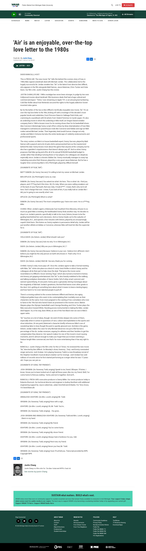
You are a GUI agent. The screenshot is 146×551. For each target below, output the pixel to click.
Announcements (79, 522)
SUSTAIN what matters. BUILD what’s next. (73, 495)
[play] (13, 14)
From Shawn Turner (80, 525)
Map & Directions (59, 527)
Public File (96, 527)
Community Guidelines (100, 520)
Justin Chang (27, 58)
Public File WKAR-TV (99, 529)
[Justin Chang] (17, 470)
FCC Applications (98, 535)
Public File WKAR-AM (99, 533)
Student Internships (60, 531)
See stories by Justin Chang (35, 471)
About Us (57, 520)
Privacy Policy (97, 522)
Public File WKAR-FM (99, 531)
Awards (76, 520)
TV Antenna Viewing (119, 522)
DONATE (129, 5)
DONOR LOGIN (113, 20)
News (27, 20)
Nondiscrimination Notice (101, 525)
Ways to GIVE (98, 20)
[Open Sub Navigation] (22, 20)
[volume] (20, 14)
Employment (58, 529)
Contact (56, 522)
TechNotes (116, 520)
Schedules (15, 20)
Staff (55, 525)
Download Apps (118, 525)
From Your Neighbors (80, 527)
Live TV (118, 5)
